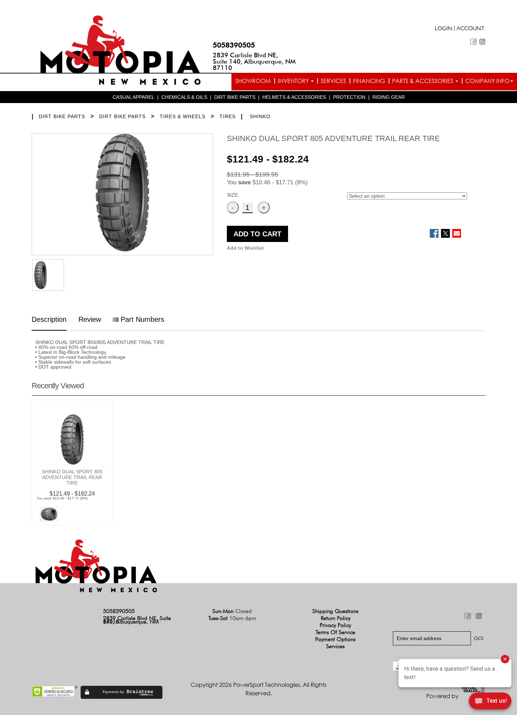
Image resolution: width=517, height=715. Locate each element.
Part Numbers (141, 319)
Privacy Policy (335, 625)
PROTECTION (349, 97)
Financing (369, 80)
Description (49, 319)
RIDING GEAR (388, 97)
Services (333, 80)
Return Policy (335, 618)
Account (471, 29)
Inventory (294, 80)
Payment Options (335, 639)
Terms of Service (335, 632)
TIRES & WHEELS (182, 116)
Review (89, 319)
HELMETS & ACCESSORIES (294, 97)
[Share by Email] (456, 233)
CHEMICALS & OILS (184, 97)
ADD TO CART (257, 234)
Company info (487, 80)
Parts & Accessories (423, 80)
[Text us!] (490, 701)
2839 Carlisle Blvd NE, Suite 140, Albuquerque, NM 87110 (254, 61)
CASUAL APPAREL (133, 97)
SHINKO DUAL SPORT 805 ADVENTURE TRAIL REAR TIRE (72, 477)
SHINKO (260, 116)
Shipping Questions (335, 611)
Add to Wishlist (245, 248)
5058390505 (234, 45)
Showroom (253, 80)
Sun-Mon (232, 611)
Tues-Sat (232, 618)
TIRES (227, 116)
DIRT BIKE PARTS (234, 97)
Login (443, 29)
